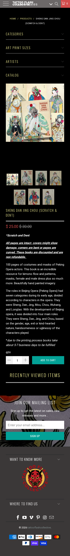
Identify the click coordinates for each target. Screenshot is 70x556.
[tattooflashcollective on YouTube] (25, 517)
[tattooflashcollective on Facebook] (18, 517)
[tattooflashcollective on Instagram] (45, 517)
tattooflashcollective (39, 527)
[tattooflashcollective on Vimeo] (31, 517)
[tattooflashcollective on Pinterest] (38, 517)
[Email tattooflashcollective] (52, 517)
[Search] (56, 4)
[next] (60, 124)
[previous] (9, 124)
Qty (8, 352)
